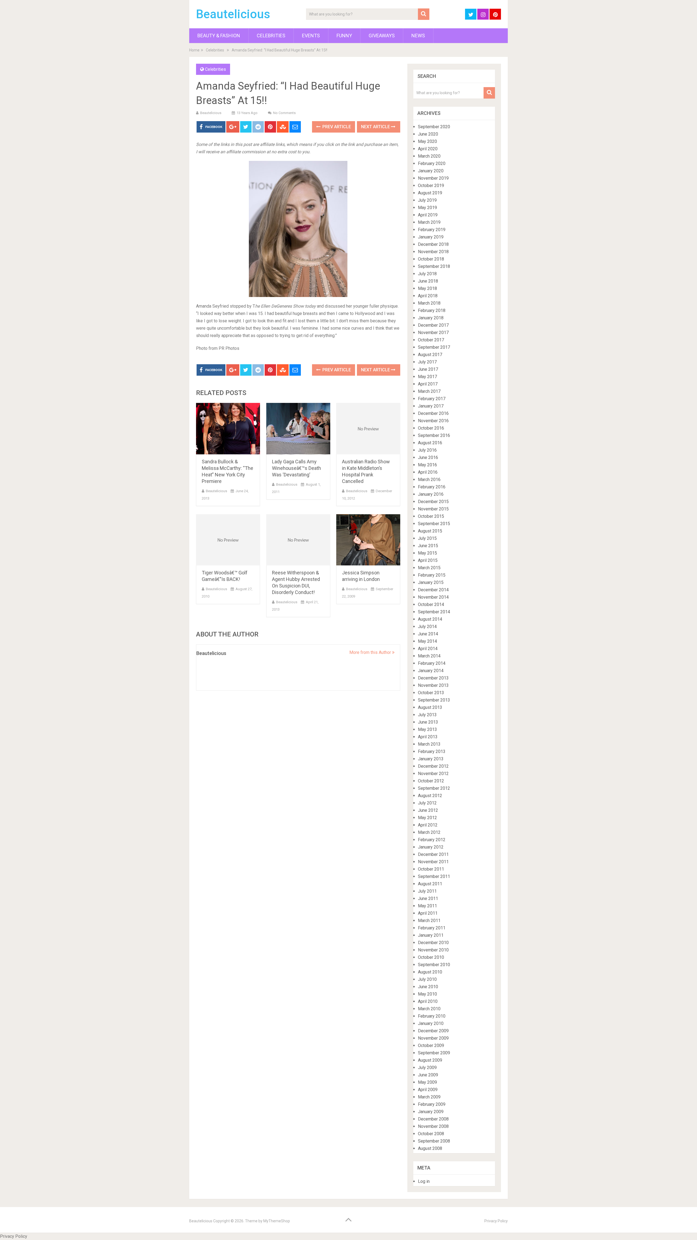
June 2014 (428, 633)
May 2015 (427, 553)
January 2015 (431, 582)
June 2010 (428, 986)
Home (194, 50)
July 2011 (427, 891)
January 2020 (431, 170)
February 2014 (431, 663)
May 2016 (427, 464)
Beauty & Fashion (218, 35)
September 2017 (434, 347)
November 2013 (433, 685)
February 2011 (431, 927)
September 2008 (434, 1141)
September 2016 (434, 435)
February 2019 (431, 229)
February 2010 (431, 1016)
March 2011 (429, 920)
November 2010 (433, 950)
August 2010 (430, 972)
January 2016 (431, 494)
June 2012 (428, 810)
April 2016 (428, 472)
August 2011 (430, 883)
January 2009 (431, 1111)
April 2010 (428, 1001)
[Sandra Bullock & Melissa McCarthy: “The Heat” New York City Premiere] (228, 428)
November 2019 (433, 178)
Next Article (376, 126)
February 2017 (431, 398)
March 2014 (429, 656)
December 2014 (433, 589)
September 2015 (434, 523)
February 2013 (431, 751)
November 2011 (433, 861)
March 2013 (429, 744)
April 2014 (428, 648)
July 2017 (427, 362)
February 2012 (431, 839)
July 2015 (427, 538)
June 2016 (428, 457)
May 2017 (427, 376)
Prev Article (336, 126)
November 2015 (433, 509)
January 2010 (431, 1023)
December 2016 (433, 413)
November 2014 (433, 597)
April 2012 (428, 825)
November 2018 (433, 251)
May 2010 (427, 994)
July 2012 (427, 803)
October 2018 (431, 259)
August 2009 (430, 1060)
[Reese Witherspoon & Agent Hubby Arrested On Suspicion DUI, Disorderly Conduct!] (298, 540)
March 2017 (429, 391)
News (418, 35)
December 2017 (433, 325)
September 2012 (434, 788)
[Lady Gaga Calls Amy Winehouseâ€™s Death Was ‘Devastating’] (298, 428)
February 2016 (431, 486)
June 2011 (428, 898)
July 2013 (427, 714)
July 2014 (427, 626)
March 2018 (429, 303)
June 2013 (428, 722)
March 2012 (429, 832)
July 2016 (427, 450)
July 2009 (427, 1067)
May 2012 (427, 817)
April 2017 (428, 384)
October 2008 (431, 1133)
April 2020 (428, 148)
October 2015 (431, 516)
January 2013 (431, 758)
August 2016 (430, 442)
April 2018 (428, 295)
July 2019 (427, 200)
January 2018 (431, 317)
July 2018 (427, 273)
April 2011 (428, 913)
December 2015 (433, 501)
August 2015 (430, 531)
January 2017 (431, 406)
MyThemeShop (276, 1221)
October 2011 (431, 869)
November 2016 (433, 420)
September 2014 (434, 611)
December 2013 (433, 678)
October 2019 (431, 185)
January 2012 (431, 847)
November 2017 (433, 332)
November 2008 (433, 1126)
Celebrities (271, 35)
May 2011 (427, 905)
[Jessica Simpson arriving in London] (368, 540)
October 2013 (431, 692)
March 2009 (429, 1097)
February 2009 (431, 1104)
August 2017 (430, 354)
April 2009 (428, 1089)
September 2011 (434, 876)
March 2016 (429, 479)
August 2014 (430, 619)
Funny (344, 35)
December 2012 (433, 766)
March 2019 (429, 222)
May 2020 (427, 141)
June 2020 (428, 134)
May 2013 (427, 729)
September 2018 (434, 266)
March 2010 (429, 1008)
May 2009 (427, 1082)
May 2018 (427, 288)
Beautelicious (233, 14)
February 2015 (431, 575)
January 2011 (431, 935)
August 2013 (430, 707)
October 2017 (431, 339)
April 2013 (428, 736)
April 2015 (428, 560)
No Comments (284, 113)
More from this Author (370, 652)
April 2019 (428, 215)
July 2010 (427, 979)
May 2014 (427, 641)
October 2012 (431, 780)
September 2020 (434, 126)
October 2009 (431, 1045)
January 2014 (431, 670)
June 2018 (428, 281)
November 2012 (433, 773)
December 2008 (433, 1119)
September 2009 (434, 1052)
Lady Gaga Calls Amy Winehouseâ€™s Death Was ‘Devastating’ (296, 468)
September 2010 (434, 964)
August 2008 (430, 1148)
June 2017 (428, 369)
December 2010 (433, 942)
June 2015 (428, 545)
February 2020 (431, 163)
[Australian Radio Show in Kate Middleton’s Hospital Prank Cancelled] (368, 428)
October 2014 (431, 604)
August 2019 (430, 192)
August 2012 (430, 795)
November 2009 (433, 1038)
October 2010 (431, 957)
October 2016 (431, 428)
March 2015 (429, 567)
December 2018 (433, 244)
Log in (424, 1181)
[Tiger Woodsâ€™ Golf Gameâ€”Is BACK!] (228, 540)
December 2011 (433, 854)
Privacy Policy (496, 1221)
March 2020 (429, 156)
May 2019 (427, 207)
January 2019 (431, 237)
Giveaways (382, 35)
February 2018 (431, 310)
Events (311, 35)
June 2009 (428, 1074)
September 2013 (434, 700)
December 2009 (433, 1030)
